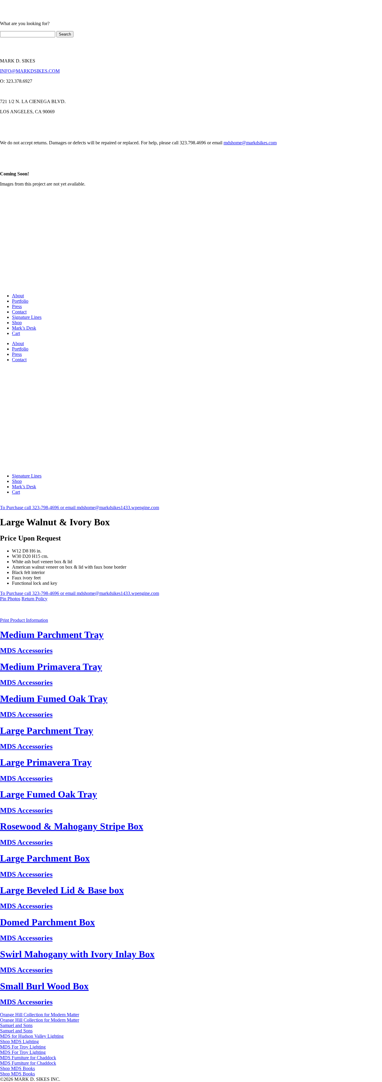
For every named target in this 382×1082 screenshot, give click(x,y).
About (18, 295)
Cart (16, 333)
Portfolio (20, 301)
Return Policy (34, 598)
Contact (19, 311)
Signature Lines (26, 317)
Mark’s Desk (24, 327)
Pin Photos (10, 598)
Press (17, 306)
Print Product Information (24, 620)
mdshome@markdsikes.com (250, 142)
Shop (17, 322)
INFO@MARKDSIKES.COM (30, 71)
